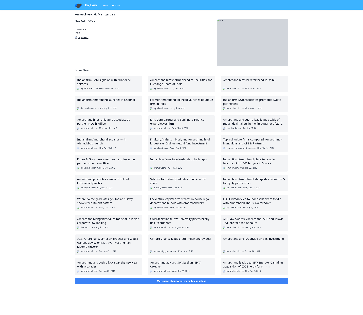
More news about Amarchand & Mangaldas (181, 281)
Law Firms (115, 5)
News (105, 5)
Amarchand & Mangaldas (95, 14)
